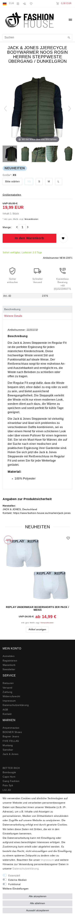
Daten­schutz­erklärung (16, 705)
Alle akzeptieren (37, 896)
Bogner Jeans (11, 736)
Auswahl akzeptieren (37, 910)
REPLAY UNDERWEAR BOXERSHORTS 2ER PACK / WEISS (37, 608)
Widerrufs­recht (11, 696)
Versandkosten (31, 219)
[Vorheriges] (5, 108)
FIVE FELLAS (11, 741)
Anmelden (8, 656)
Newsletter (9, 669)
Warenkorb (9, 665)
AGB (5, 709)
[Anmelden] (18, 3)
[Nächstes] (69, 108)
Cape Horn (9, 776)
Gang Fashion (11, 781)
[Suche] (69, 37)
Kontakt (7, 714)
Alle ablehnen (37, 903)
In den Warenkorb (29, 238)
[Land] (5, 3)
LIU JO (7, 790)
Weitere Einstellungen (16, 888)
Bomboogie (9, 772)
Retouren (8, 683)
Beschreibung (12, 309)
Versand (7, 687)
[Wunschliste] (30, 3)
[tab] (37, 309)
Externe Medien (17, 879)
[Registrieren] (24, 3)
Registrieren (10, 660)
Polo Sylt (8, 785)
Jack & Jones (10, 754)
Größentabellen (12, 194)
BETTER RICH (11, 768)
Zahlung (7, 692)
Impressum (9, 700)
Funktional (14, 884)
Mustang (8, 745)
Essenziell (14, 875)
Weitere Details (13, 315)
